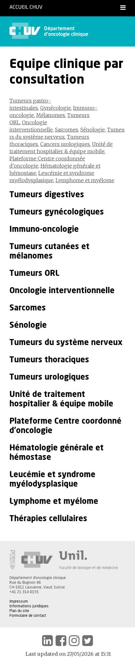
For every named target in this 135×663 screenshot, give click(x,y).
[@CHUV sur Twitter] (87, 641)
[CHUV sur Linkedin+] (47, 641)
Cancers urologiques (65, 144)
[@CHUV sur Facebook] (61, 641)
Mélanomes (50, 115)
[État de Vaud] (12, 559)
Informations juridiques (29, 606)
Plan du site (19, 611)
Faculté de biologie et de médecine (88, 568)
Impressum (18, 601)
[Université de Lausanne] (88, 555)
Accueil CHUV (25, 7)
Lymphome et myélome (85, 180)
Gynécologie (55, 108)
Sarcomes (66, 129)
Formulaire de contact (27, 615)
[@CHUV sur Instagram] (74, 641)
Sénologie (92, 129)
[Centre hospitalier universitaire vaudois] (37, 559)
